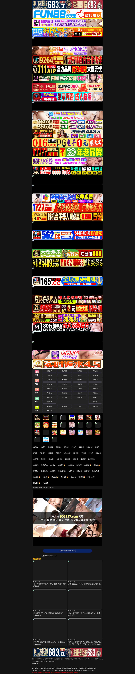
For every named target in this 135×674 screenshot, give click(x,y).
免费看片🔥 (61, 465)
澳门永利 (66, 447)
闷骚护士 (95, 393)
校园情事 (64, 406)
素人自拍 (95, 375)
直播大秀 (87, 471)
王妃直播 (43, 459)
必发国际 (83, 459)
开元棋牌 (50, 447)
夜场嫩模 (75, 459)
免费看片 (71, 471)
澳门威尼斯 (95, 471)
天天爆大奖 (44, 471)
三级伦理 (49, 375)
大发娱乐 (36, 465)
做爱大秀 (79, 471)
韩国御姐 (64, 380)
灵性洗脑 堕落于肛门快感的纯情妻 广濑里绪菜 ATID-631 (49, 585)
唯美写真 (80, 397)
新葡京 (35, 453)
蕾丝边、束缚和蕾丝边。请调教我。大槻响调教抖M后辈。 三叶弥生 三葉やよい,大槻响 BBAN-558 (85, 644)
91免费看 (45, 483)
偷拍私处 (59, 459)
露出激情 (64, 397)
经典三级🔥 (36, 477)
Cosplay (80, 375)
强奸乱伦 (64, 371)
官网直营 (58, 447)
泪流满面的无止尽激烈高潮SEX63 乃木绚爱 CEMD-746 (48, 614)
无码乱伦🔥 (97, 465)
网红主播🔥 (36, 483)
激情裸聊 (79, 465)
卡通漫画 (49, 397)
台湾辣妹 (49, 380)
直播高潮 (75, 453)
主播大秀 (36, 459)
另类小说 (49, 410)
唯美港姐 (80, 380)
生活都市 (49, 406)
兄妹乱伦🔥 (55, 477)
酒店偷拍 (98, 453)
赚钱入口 (73, 477)
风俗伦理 (95, 406)
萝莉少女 (95, 371)
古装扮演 (49, 388)
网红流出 (80, 384)
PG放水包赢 (66, 453)
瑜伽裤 (80, 393)
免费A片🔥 (46, 477)
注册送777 (90, 447)
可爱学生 (80, 388)
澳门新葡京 (91, 459)
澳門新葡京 (44, 465)
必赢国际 (50, 453)
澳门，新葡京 (62, 471)
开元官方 (36, 471)
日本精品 (64, 375)
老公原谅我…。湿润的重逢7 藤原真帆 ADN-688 (85, 584)
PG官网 (43, 447)
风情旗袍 (49, 393)
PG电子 (74, 447)
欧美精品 (80, 371)
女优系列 (64, 388)
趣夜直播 (67, 459)
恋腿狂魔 (95, 388)
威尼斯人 (36, 447)
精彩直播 (83, 453)
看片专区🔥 (64, 477)
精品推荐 (49, 371)
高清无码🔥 (82, 477)
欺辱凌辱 (49, 384)
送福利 (97, 447)
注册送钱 (81, 447)
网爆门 (95, 397)
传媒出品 (49, 402)
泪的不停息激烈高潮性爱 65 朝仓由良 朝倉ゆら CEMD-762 (49, 643)
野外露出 (95, 384)
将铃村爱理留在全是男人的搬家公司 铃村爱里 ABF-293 (84, 614)
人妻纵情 (80, 406)
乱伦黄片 (51, 459)
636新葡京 (71, 465)
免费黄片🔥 (87, 465)
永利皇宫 (53, 465)
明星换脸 (64, 393)
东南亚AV (95, 380)
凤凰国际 (58, 453)
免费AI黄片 (91, 477)
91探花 (64, 384)
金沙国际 (53, 471)
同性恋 (95, 402)
